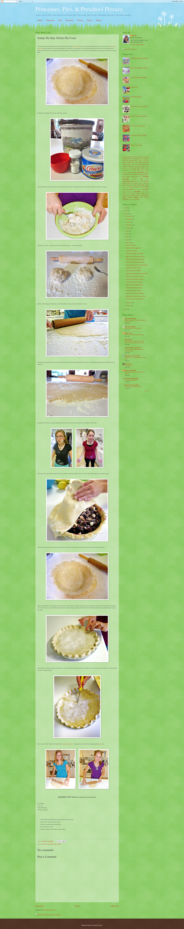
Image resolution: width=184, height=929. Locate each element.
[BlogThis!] (60, 841)
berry (143, 164)
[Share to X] (62, 841)
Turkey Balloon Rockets (131, 380)
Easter (124, 174)
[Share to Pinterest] (65, 841)
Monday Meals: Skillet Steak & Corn (136, 296)
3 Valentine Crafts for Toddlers (139, 135)
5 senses (140, 160)
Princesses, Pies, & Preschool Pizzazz (79, 9)
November (131, 187)
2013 (126, 214)
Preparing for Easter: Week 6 (133, 268)
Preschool (69, 20)
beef (136, 164)
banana (132, 164)
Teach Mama (128, 340)
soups (124, 195)
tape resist (139, 195)
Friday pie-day (50, 844)
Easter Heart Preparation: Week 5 (135, 279)
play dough (136, 189)
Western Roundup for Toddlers (139, 77)
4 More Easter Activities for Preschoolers (137, 265)
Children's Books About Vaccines (133, 386)
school (124, 194)
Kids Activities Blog (130, 318)
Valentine (146, 197)
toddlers (136, 197)
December (134, 172)
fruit (141, 179)
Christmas (142, 168)
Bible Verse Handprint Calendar (139, 68)
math (132, 185)
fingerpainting (134, 176)
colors (142, 170)
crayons (129, 172)
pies (56, 844)
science (128, 194)
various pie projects (67, 744)
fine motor (126, 176)
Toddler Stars (134, 87)
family (141, 174)
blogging (125, 166)
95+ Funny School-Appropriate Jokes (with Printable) (134, 350)
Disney (147, 172)
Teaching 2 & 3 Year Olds (132, 356)
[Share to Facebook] (63, 841)
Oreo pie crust (76, 46)
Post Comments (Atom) (49, 910)
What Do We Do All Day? (132, 385)
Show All (147, 390)
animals (137, 162)
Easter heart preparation (132, 174)
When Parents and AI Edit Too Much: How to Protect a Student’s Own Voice (134, 342)
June (136, 183)
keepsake (141, 183)
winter (133, 199)
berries (140, 164)
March (128, 185)
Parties (99, 20)
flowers (140, 176)
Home (40, 20)
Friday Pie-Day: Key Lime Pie (134, 288)
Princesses (50, 20)
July (133, 183)
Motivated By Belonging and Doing (134, 334)
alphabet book (130, 162)
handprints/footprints (128, 181)
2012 (126, 309)
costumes (125, 172)
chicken (132, 168)
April (144, 162)
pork (141, 189)
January (129, 183)
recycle (143, 192)
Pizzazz (80, 20)
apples (141, 162)
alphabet (125, 162)
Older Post (115, 906)
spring (127, 195)
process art (131, 192)
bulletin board (145, 166)
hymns (124, 183)
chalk (129, 168)
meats (138, 185)
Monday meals (144, 185)
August (124, 164)
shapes (143, 194)
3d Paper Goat (128, 365)
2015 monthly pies (131, 160)
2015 (126, 208)
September (138, 194)
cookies (147, 170)
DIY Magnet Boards (136, 97)
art (148, 162)
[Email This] (58, 841)
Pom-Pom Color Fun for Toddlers (140, 58)
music (124, 187)
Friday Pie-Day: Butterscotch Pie (135, 276)
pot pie (99, 744)
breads (129, 166)
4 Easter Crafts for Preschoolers (139, 116)
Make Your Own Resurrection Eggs (135, 256)
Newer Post (39, 906)
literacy (124, 185)
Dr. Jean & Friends (130, 327)
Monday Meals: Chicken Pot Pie (134, 285)
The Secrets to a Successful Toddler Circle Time (135, 358)
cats (126, 168)
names (127, 187)
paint (147, 187)
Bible (147, 164)
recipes (59, 844)
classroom (125, 170)
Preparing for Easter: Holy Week (134, 253)
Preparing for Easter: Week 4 (133, 290)
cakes (124, 168)
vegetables (125, 199)
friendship (134, 179)
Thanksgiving (145, 195)
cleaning (130, 170)
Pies (60, 20)
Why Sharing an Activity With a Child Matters (135, 372)
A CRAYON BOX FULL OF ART (133, 328)
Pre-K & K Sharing (130, 370)
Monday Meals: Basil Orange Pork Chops (137, 273)
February (146, 174)
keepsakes (146, 183)
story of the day (133, 195)
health (142, 181)
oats (139, 187)
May (135, 185)
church (147, 168)
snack (147, 194)
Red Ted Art (128, 364)
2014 (126, 211)
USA (141, 197)
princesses (125, 192)
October (143, 187)
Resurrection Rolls (131, 245)
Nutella (136, 187)
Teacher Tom (128, 333)
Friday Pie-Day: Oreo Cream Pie (139, 106)
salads (147, 192)
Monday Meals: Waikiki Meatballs (135, 259)
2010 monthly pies (128, 157)
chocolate (137, 168)
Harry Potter (137, 181)
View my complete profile (137, 44)
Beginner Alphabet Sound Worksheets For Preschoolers (135, 321)
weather (130, 199)
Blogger (100, 925)
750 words (146, 160)
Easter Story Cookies (131, 251)
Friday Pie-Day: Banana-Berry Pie (135, 262)
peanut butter (126, 189)
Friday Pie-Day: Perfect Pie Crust (135, 299)
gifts (148, 179)
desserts (44, 844)
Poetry (89, 20)
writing (137, 199)
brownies (139, 166)
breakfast (134, 166)
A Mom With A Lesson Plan (132, 348)
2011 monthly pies (139, 157)
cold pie (136, 170)
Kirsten (134, 36)
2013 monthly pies (135, 158)
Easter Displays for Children (133, 271)
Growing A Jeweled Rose (132, 378)
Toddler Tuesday (127, 197)
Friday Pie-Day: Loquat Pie (138, 126)
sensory (133, 194)
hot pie (146, 181)
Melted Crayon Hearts (136, 145)
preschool (146, 189)
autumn (128, 164)
